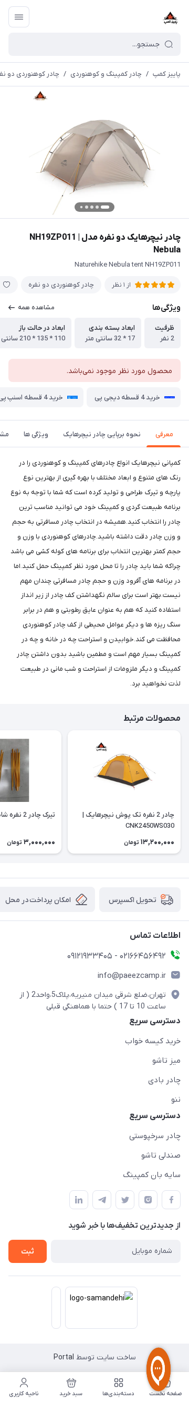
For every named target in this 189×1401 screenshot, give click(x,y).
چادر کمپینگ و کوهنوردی (106, 74)
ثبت (27, 1252)
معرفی (164, 434)
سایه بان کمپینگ (152, 1175)
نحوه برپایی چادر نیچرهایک (102, 434)
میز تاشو (166, 1060)
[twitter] (125, 1199)
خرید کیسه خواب (153, 1041)
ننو (176, 1099)
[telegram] (101, 1199)
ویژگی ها (36, 434)
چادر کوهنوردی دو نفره (61, 284)
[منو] (18, 16)
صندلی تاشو (161, 1155)
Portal (64, 1358)
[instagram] (148, 1199)
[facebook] (171, 1199)
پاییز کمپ (167, 74)
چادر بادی (164, 1080)
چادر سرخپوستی (155, 1136)
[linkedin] (78, 1199)
